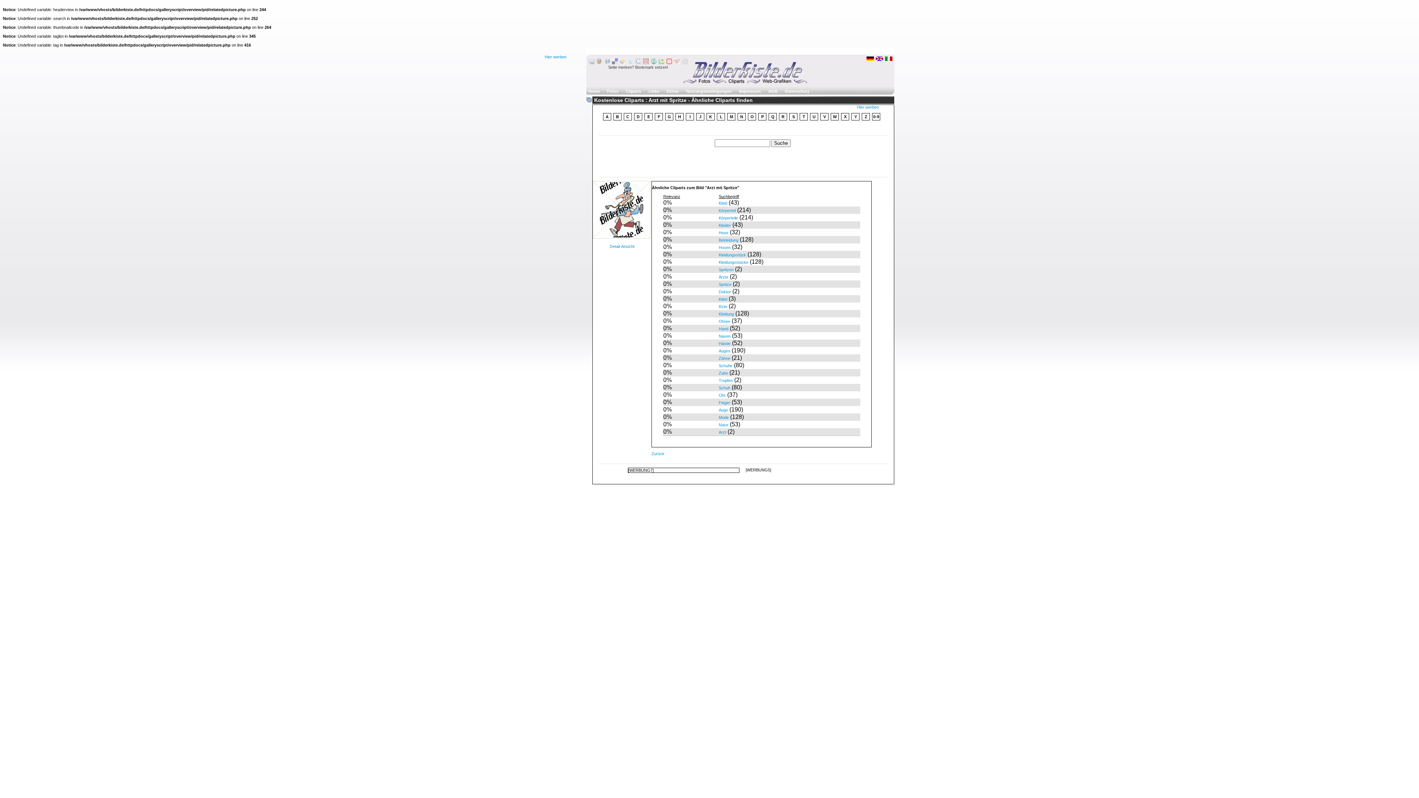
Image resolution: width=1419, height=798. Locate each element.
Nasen (725, 336)
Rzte (723, 306)
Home (594, 91)
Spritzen (726, 269)
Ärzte (723, 277)
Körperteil (727, 210)
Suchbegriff (729, 196)
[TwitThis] (630, 63)
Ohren (724, 321)
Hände (725, 343)
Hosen (725, 247)
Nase (723, 425)
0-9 (876, 117)
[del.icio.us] (615, 63)
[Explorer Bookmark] (607, 63)
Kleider (725, 225)
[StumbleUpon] (654, 63)
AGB (772, 91)
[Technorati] (661, 63)
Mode (724, 417)
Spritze (725, 284)
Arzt (722, 432)
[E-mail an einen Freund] (592, 63)
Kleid (723, 203)
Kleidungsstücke (733, 262)
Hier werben (555, 57)
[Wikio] (623, 63)
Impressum (750, 91)
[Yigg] (677, 63)
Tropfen (726, 380)
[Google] (638, 63)
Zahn (723, 373)
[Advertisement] (743, 129)
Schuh (724, 388)
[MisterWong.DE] (646, 63)
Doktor (725, 292)
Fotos (613, 91)
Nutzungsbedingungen (709, 91)
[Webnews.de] (669, 63)
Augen (724, 351)
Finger (724, 402)
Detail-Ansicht (622, 246)
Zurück (657, 453)
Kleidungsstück (732, 255)
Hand (723, 329)
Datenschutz (797, 91)
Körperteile (728, 218)
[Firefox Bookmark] (599, 63)
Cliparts (633, 91)
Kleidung (726, 314)
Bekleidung (728, 240)
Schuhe (725, 366)
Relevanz (671, 196)
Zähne (724, 358)
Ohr (722, 395)
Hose (723, 233)
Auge (723, 410)
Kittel (723, 299)
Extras (673, 91)
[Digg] (685, 63)
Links (654, 91)
